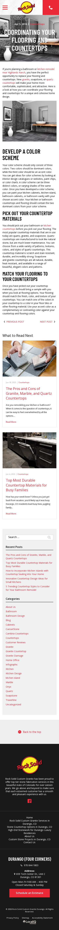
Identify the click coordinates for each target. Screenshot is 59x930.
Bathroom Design (15, 615)
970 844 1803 (31, 865)
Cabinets (10, 624)
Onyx (8, 686)
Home (29, 817)
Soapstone (11, 695)
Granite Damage (14, 655)
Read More (11, 422)
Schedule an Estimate (29, 893)
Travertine (11, 700)
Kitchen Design (14, 673)
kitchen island (13, 677)
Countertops (37, 24)
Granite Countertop (16, 651)
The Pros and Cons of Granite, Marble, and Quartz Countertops (29, 393)
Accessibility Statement (42, 918)
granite (26, 79)
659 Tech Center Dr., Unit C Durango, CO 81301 (30, 875)
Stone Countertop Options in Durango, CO (29, 826)
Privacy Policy (13, 918)
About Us (11, 606)
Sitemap (25, 918)
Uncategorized (13, 704)
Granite (9, 646)
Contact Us (29, 842)
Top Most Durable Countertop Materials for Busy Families (26, 485)
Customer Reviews (16, 642)
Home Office (12, 660)
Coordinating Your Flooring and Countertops (29, 40)
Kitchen (10, 668)
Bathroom (11, 611)
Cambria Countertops (17, 633)
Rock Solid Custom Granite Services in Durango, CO (30, 822)
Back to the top (32, 732)
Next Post (46, 321)
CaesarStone (12, 629)
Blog (8, 620)
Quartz (9, 691)
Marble (9, 682)
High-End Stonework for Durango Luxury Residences (29, 831)
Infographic (12, 664)
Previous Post (15, 321)
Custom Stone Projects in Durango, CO (29, 839)
